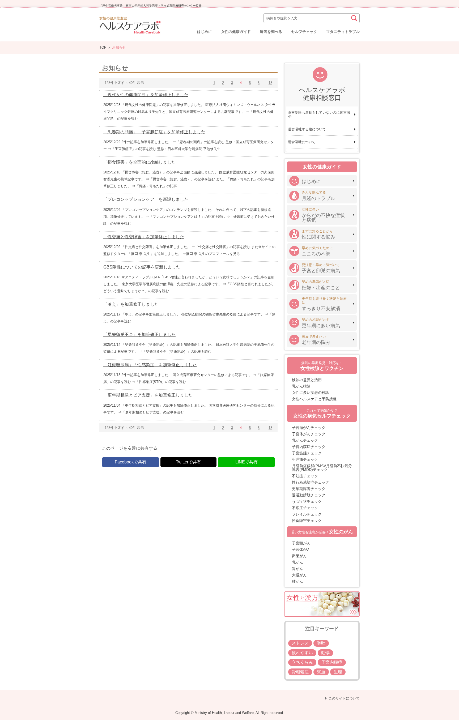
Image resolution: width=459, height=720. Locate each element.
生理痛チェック (305, 459)
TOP (103, 47)
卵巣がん (299, 556)
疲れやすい (302, 652)
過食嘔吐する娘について (307, 129)
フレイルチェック (307, 514)
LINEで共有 (246, 462)
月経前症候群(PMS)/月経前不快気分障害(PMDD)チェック (322, 467)
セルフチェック (304, 31)
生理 (338, 672)
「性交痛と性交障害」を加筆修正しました (143, 237)
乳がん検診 (301, 386)
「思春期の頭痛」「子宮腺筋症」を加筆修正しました (154, 132)
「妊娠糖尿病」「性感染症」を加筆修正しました (150, 365)
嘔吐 (321, 643)
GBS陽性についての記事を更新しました (141, 267)
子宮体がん (301, 549)
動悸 (325, 652)
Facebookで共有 (130, 462)
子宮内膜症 (331, 662)
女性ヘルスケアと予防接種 (314, 399)
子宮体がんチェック (308, 434)
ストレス (300, 643)
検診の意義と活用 (307, 380)
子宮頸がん (301, 543)
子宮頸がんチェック (308, 427)
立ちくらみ (302, 662)
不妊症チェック (305, 476)
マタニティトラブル (343, 31)
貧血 (321, 672)
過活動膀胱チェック (308, 495)
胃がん (297, 568)
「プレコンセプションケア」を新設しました (145, 199)
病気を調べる (271, 31)
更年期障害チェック (308, 489)
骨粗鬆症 (300, 672)
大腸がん (299, 575)
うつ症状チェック (307, 501)
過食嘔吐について (302, 142)
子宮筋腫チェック (307, 453)
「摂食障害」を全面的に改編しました (139, 162)
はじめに (204, 31)
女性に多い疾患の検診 (310, 392)
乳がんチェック (305, 440)
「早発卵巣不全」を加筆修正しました (139, 334)
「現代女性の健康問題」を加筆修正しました (145, 94)
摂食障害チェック (307, 520)
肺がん (297, 581)
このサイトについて (344, 698)
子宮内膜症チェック (308, 447)
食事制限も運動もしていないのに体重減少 (319, 114)
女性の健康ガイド (236, 31)
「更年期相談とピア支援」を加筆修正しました (148, 395)
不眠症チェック (305, 508)
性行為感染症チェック (310, 482)
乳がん (297, 562)
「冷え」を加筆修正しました (131, 304)
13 (270, 83)
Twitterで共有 (188, 462)
